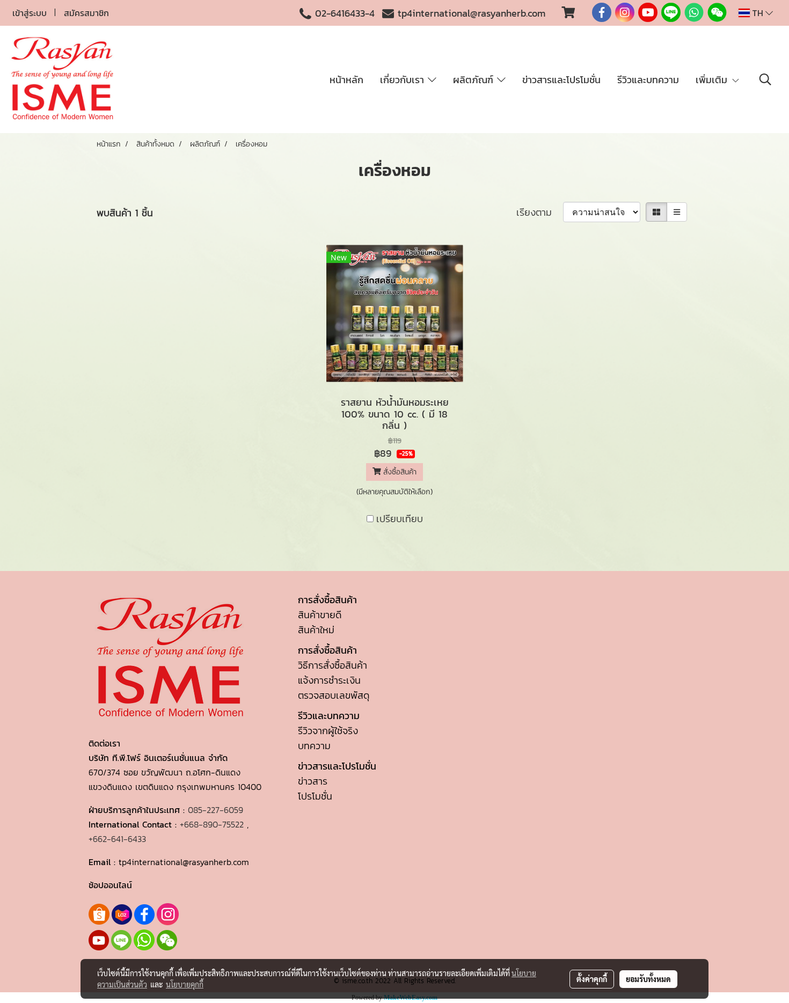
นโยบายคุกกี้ (184, 984)
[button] (765, 79)
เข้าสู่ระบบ (29, 12)
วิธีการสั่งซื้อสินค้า (332, 665)
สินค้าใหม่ (316, 630)
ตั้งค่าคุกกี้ (591, 979)
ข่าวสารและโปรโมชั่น (561, 79)
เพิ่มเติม (713, 79)
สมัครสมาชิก (86, 12)
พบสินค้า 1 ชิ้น (125, 213)
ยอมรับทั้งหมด (648, 979)
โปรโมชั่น (315, 796)
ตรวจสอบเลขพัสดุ (333, 695)
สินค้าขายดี (319, 614)
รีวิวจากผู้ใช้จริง (328, 730)
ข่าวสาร (312, 781)
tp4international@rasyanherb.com (471, 13)
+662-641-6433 (117, 838)
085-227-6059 (215, 809)
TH (757, 12)
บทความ (314, 745)
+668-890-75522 (212, 824)
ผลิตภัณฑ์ (475, 79)
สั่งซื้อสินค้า (399, 472)
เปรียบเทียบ (399, 518)
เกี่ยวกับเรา (404, 79)
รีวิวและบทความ (648, 79)
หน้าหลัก (346, 79)
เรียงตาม (539, 212)
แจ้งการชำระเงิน (329, 680)
